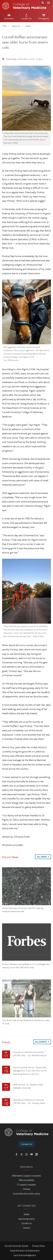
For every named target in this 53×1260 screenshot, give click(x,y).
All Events (41, 1041)
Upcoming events (26, 1218)
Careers (26, 1227)
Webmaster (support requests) (26, 1175)
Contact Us (26, 18)
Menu (48, 2)
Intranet (26, 1188)
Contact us (26, 1223)
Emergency (43, 18)
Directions (9, 18)
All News (42, 856)
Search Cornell (42, 2)
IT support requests (26, 1184)
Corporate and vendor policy (26, 1193)
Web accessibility (26, 1179)
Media (26, 1214)
